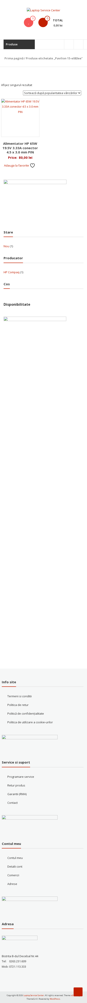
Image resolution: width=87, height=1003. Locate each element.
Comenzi (13, 875)
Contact (12, 803)
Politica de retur (18, 705)
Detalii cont (14, 866)
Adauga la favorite (17, 165)
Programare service (20, 777)
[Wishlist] (28, 22)
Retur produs (16, 785)
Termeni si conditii (19, 696)
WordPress (55, 998)
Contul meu (15, 858)
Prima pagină (13, 58)
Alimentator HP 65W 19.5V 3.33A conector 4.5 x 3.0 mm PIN (20, 147)
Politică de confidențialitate (25, 714)
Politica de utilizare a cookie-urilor (30, 722)
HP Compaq (11, 272)
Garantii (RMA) (17, 794)
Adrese (12, 884)
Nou (6, 246)
